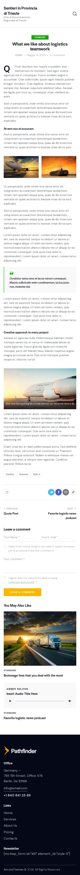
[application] (40, 700)
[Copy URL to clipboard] (73, 492)
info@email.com (15, 788)
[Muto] (69, 701)
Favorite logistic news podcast (25, 718)
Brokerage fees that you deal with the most (33, 675)
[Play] (10, 701)
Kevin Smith (40, 407)
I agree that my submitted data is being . (32, 580)
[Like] (7, 492)
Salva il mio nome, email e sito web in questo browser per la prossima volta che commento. (41, 548)
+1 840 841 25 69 (17, 795)
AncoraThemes (13, 869)
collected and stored (21, 582)
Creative (10, 474)
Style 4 (36, 474)
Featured (23, 474)
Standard (40, 37)
